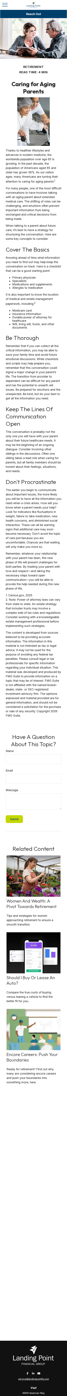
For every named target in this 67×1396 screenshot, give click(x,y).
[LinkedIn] (33, 1373)
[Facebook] (27, 1373)
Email (9, 770)
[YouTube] (39, 1373)
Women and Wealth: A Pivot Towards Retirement (32, 903)
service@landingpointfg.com (33, 1379)
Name (10, 751)
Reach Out (33, 14)
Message (12, 790)
